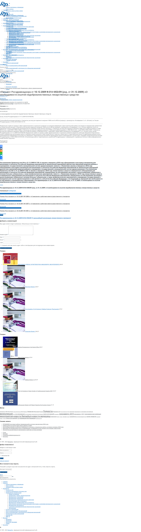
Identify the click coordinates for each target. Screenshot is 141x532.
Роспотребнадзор (64, 411)
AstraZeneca (2, 411)
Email (2, 240)
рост (85, 416)
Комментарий (4, 234)
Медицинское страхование (16, 23)
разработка (73, 416)
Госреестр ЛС (9, 26)
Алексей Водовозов (17, 411)
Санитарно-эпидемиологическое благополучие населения (24, 57)
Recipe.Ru (10, 442)
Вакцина (25, 411)
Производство (56, 411)
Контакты (5, 58)
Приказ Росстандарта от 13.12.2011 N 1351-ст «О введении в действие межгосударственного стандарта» (35, 211)
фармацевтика (24, 418)
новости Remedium (22, 416)
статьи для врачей (11, 418)
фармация (32, 418)
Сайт (1, 242)
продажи (65, 416)
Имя (1, 237)
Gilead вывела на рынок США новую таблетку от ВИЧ (17, 425)
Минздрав (36, 411)
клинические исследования (37, 414)
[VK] (51, 148)
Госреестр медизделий (12, 63)
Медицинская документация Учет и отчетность (21, 30)
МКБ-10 (8, 53)
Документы (6, 25)
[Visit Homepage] (5, 6)
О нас (4, 432)
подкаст (61, 416)
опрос (58, 416)
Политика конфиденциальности (11, 435)
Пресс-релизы (10, 18)
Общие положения (14, 31)
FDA (7, 411)
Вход (1, 474)
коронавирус (56, 414)
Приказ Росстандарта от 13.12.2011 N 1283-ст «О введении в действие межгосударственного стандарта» (35, 196)
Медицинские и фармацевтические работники (21, 26)
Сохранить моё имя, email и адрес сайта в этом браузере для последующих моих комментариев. (28, 245)
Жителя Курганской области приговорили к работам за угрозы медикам (22, 430)
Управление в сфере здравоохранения (19, 32)
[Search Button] (12, 476)
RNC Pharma (10, 411)
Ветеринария (12, 60)
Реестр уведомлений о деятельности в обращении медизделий (23, 68)
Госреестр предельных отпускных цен (16, 28)
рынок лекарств (91, 416)
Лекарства (30, 411)
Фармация (9, 84)
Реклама (5, 434)
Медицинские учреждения (16, 35)
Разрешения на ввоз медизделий (15, 71)
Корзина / (3, 64)
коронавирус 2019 (66, 414)
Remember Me (5, 455)
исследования (28, 414)
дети (14, 414)
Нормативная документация (13, 18)
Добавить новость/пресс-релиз (14, 20)
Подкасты (48, 411)
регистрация (81, 416)
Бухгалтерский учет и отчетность (18, 38)
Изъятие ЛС (9, 52)
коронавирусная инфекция (93, 414)
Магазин (5, 49)
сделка (4, 418)
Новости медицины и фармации (14, 15)
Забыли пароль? (4, 461)
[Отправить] (51, 158)
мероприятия (6, 416)
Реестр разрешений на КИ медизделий (16, 65)
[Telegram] (51, 155)
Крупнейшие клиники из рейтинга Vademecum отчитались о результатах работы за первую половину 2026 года (33, 427)
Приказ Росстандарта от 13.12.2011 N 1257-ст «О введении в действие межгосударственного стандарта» (35, 204)
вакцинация (71, 411)
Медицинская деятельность (16, 55)
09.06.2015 (3, 98)
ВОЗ (22, 411)
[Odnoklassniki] (51, 151)
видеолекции (6, 414)
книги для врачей (48, 414)
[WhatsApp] (51, 153)
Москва (41, 411)
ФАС (68, 411)
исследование (20, 414)
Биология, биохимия (11, 86)
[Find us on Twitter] (0, 61)
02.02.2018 (3, 199)
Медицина (8, 81)
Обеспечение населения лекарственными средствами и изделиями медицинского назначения (34, 32)
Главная (5, 18)
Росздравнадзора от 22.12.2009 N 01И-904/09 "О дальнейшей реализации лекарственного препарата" (35, 218)
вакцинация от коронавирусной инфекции (84, 411)
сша (18, 418)
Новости (5, 20)
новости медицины (41, 416)
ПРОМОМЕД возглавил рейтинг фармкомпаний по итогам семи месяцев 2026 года (25, 424)
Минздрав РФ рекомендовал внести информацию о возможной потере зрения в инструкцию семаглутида (32, 428)
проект (68, 416)
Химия (7, 89)
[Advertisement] (26, 10)
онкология (54, 416)
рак (77, 416)
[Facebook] (51, 146)
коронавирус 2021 (79, 414)
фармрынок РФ (39, 418)
